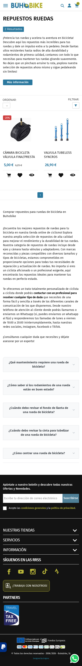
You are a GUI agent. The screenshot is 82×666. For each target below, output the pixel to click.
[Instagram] (32, 571)
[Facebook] (9, 571)
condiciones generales (33, 508)
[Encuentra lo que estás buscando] (62, 6)
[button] (3, 647)
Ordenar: (10, 100)
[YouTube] (20, 571)
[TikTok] (44, 571)
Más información (17, 82)
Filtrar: (73, 99)
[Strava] (56, 571)
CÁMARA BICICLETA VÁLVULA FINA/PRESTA (19, 155)
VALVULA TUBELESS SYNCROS (58, 155)
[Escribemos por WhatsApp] (73, 657)
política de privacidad (63, 508)
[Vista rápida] (31, 175)
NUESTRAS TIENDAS (18, 530)
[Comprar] (9, 175)
